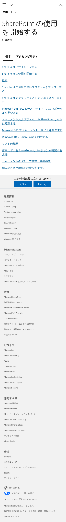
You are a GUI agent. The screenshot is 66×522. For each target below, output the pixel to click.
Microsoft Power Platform (14, 430)
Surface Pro (8, 201)
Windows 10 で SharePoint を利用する (25, 137)
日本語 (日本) (14, 487)
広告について (49, 511)
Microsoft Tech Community (15, 419)
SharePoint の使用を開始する (19, 73)
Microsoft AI (9, 350)
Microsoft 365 (9, 371)
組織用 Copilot (10, 217)
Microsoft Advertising (13, 377)
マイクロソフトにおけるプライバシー (20, 467)
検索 (4, 80)
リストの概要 (10, 143)
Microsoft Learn (10, 408)
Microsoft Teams (11, 387)
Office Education (10, 318)
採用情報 (8, 456)
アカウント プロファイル (14, 254)
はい (23, 184)
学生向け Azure (10, 334)
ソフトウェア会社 (11, 435)
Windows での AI (11, 228)
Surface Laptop (10, 206)
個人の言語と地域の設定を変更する (23, 168)
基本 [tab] (8, 56)
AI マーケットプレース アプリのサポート (21, 414)
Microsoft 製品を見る (13, 233)
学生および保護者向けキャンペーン (19, 329)
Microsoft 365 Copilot (13, 382)
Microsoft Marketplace (13, 425)
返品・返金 (8, 270)
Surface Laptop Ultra (12, 212)
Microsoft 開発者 (11, 403)
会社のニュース (10, 462)
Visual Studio (9, 441)
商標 (40, 511)
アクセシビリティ (11, 478)
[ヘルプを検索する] (12, 4)
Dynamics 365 (10, 366)
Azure (6, 361)
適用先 (8, 39)
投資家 (7, 472)
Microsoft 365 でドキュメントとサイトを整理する (32, 130)
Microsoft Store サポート (14, 265)
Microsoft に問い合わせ (14, 505)
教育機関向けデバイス (13, 302)
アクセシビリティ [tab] (27, 56)
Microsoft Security (11, 355)
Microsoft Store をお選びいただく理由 (20, 281)
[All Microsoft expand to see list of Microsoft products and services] (4, 5)
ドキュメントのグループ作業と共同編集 (26, 161)
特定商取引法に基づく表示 (15, 511)
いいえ (42, 184)
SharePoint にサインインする (19, 67)
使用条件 (32, 511)
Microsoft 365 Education (14, 313)
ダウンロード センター (13, 260)
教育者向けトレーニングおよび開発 (19, 324)
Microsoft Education (12, 297)
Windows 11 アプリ (12, 239)
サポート (8, 11)
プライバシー (31, 505)
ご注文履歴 (8, 276)
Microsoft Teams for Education (16, 307)
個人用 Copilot (10, 223)
